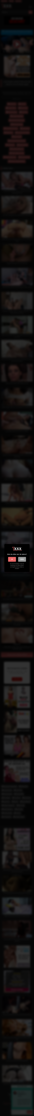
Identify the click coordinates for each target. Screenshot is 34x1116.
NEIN (22, 559)
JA (12, 559)
